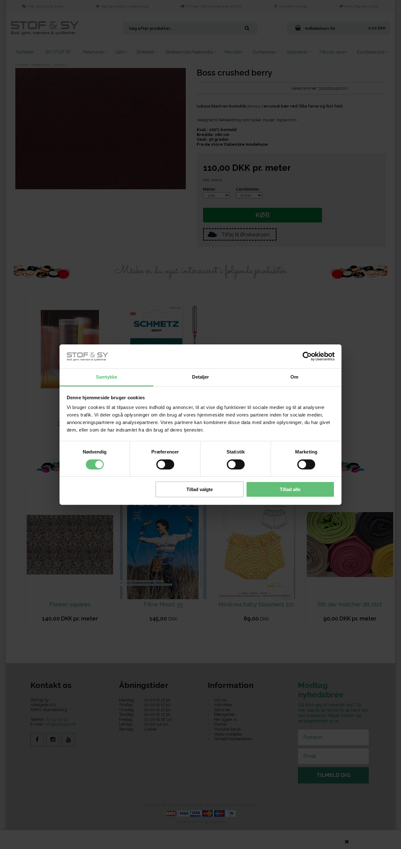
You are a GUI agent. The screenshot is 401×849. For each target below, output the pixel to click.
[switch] (165, 464)
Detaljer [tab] (200, 377)
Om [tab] (294, 377)
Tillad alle (290, 489)
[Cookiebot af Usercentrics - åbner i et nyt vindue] (307, 356)
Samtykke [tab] (106, 377)
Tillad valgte (199, 489)
